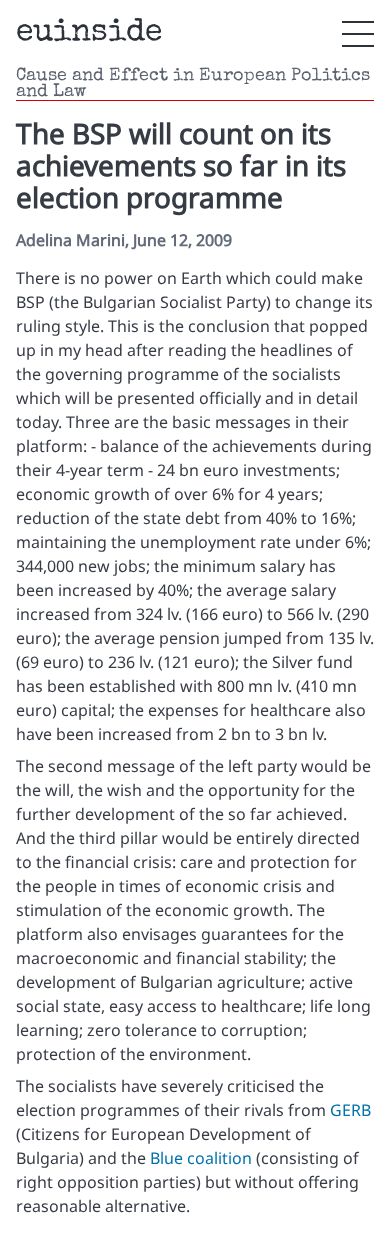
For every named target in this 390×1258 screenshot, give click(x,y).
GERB (350, 1110)
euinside (89, 33)
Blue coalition (201, 1158)
